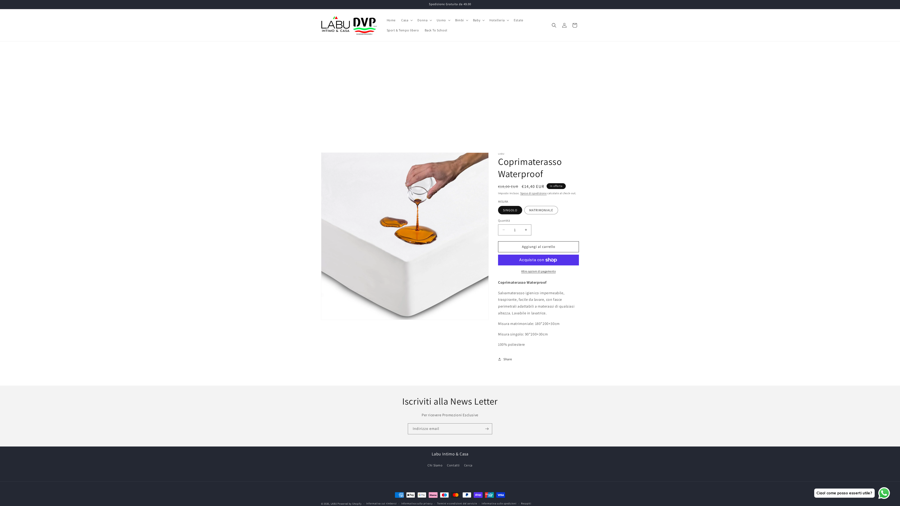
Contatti (453, 465)
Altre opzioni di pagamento (538, 271)
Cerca (468, 465)
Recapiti (526, 503)
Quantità (504, 221)
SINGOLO (510, 210)
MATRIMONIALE (541, 210)
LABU (334, 503)
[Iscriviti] (487, 428)
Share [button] (507, 359)
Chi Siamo (435, 465)
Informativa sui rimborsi (381, 503)
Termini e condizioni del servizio (457, 503)
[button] (406, 20)
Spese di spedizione (533, 193)
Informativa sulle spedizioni (499, 503)
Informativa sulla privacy (417, 503)
